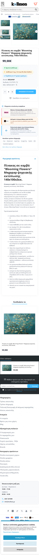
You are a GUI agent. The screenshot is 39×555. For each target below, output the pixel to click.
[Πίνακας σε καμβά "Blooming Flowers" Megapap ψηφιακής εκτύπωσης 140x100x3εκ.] (6, 367)
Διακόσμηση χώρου (28, 14)
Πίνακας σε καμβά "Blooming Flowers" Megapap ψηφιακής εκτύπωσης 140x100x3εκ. (24, 366)
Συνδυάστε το (19, 302)
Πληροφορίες (5, 398)
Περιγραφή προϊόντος (11, 159)
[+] (12, 92)
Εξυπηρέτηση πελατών (9, 429)
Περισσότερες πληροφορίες (11, 532)
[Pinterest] (31, 511)
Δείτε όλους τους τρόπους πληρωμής (12, 147)
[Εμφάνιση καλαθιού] (35, 4)
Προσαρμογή (20, 543)
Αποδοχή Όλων (20, 537)
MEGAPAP (11, 80)
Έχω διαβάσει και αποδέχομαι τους (20, 390)
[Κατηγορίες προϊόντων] (2, 4)
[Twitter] (22, 511)
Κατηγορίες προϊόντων (9, 451)
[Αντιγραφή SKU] (16, 85)
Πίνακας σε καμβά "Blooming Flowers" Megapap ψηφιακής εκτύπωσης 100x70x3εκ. (18, 344)
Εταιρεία (3, 415)
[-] (5, 92)
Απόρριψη (20, 549)
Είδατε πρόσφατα (5, 358)
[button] (36, 9)
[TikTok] (17, 511)
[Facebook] (8, 511)
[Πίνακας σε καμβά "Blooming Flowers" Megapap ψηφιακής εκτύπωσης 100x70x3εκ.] (19, 324)
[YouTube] (26, 511)
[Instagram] (13, 511)
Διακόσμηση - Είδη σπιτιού (12, 14)
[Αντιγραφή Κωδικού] (17, 82)
